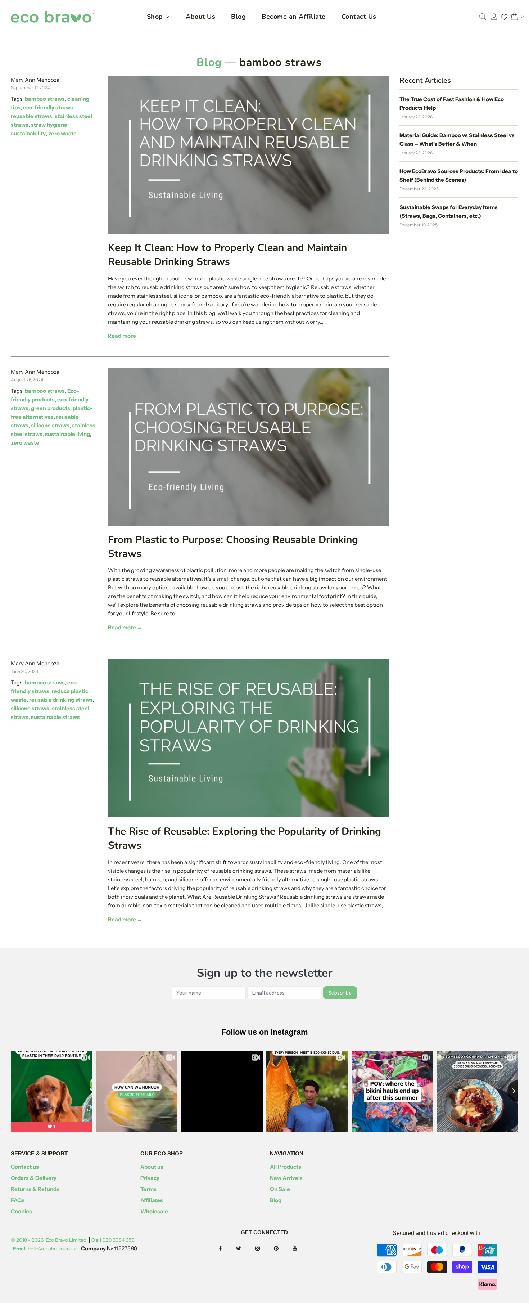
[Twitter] (245, 1248)
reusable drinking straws (61, 699)
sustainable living (67, 434)
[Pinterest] (282, 1248)
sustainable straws (55, 717)
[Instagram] (264, 1248)
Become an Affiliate (294, 16)
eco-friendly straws (48, 107)
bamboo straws (45, 98)
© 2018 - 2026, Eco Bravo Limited (48, 1240)
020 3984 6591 (113, 1240)
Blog (238, 16)
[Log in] (494, 16)
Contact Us (359, 16)
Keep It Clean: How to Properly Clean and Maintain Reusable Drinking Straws (227, 255)
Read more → (125, 335)
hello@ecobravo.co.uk (44, 1248)
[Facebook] (227, 1248)
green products (50, 408)
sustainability (28, 133)
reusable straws (31, 116)
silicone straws (50, 425)
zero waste (62, 133)
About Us (200, 16)
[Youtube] (301, 1248)
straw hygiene (49, 124)
